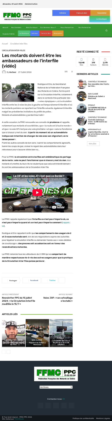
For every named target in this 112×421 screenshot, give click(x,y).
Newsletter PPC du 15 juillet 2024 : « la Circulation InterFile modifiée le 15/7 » (18, 301)
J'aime (81, 59)
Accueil (5, 43)
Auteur (12, 72)
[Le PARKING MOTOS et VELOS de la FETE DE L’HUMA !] (61, 333)
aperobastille (94, 129)
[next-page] (8, 352)
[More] (62, 280)
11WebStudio (19, 419)
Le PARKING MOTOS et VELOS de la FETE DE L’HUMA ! (61, 343)
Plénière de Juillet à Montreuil (37, 344)
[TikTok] (100, 2)
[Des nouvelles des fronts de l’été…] (13, 333)
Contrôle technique (13, 340)
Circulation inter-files (18, 43)
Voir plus (92, 143)
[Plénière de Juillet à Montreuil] (37, 333)
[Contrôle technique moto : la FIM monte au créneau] (82, 121)
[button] (106, 30)
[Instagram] (97, 2)
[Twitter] (104, 2)
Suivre (93, 59)
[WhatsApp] (107, 2)
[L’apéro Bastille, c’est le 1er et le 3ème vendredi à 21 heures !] (82, 133)
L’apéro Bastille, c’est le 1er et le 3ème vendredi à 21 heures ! (98, 134)
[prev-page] (4, 352)
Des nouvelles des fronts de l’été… (13, 344)
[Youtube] (107, 5)
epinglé (60, 338)
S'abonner (105, 59)
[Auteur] (4, 72)
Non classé (37, 340)
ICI (64, 399)
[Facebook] (93, 2)
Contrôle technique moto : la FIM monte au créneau (97, 122)
